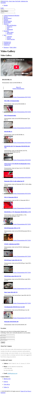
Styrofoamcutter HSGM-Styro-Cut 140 (14, 307)
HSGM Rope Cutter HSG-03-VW (13, 260)
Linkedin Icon (7, 43)
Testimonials (10, 29)
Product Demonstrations (18, 88)
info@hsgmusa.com (12, 373)
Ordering (6, 19)
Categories (9, 36)
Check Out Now (11, 39)
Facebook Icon (7, 42)
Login (2, 8)
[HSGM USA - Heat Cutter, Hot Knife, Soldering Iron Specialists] (16, 2)
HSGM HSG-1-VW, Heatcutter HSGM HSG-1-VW (17, 212)
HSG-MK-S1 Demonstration (11, 100)
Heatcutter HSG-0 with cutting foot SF (14, 181)
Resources (6, 31)
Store (5, 35)
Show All (18, 87)
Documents (9, 33)
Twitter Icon (7, 44)
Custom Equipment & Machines (11, 15)
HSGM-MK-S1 (8, 131)
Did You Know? (8, 18)
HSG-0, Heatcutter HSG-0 (11, 197)
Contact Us (9, 26)
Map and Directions (11, 25)
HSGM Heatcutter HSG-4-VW (12, 228)
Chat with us (7, 384)
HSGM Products (8, 21)
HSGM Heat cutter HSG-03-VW (12, 276)
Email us (6, 381)
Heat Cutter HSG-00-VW (10, 292)
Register (6, 5)
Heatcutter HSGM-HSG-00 (11, 321)
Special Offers (7, 22)
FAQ (8, 28)
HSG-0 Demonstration (10, 115)
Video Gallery (10, 32)
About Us (6, 24)
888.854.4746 (7, 378)
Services (6, 17)
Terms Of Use (23, 391)
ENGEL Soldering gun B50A (11, 244)
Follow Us (6, 387)
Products (9, 38)
